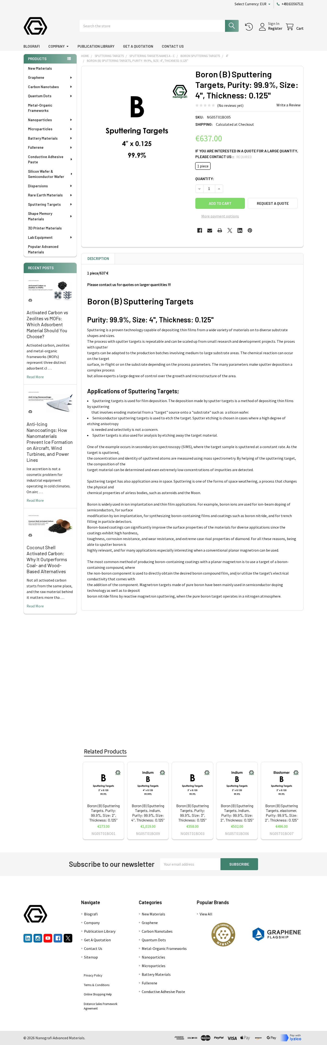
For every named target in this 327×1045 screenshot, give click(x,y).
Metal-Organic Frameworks (40, 108)
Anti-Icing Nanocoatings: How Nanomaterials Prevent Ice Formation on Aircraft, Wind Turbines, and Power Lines (50, 442)
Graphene (36, 77)
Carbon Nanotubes (43, 87)
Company (56, 46)
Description (98, 258)
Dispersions (38, 186)
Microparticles (40, 129)
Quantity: (204, 178)
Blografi (31, 46)
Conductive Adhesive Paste (45, 159)
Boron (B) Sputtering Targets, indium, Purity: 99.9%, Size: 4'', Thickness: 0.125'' (148, 812)
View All (206, 914)
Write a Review (288, 105)
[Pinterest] (250, 230)
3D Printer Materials (45, 228)
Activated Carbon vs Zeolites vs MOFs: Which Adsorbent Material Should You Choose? (47, 324)
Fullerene (36, 147)
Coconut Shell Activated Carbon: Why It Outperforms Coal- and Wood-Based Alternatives (47, 559)
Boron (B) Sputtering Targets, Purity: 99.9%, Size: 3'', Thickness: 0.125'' (192, 812)
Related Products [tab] (105, 751)
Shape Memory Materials (40, 216)
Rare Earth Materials (45, 195)
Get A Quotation (138, 46)
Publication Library (96, 46)
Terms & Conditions (96, 985)
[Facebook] (199, 230)
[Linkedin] (240, 230)
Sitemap (91, 957)
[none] (137, 121)
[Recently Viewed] (250, 27)
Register (275, 28)
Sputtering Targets (44, 204)
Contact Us (173, 46)
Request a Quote (273, 203)
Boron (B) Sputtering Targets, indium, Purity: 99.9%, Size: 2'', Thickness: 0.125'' (237, 812)
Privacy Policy (93, 975)
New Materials (40, 68)
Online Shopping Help (98, 994)
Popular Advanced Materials (43, 249)
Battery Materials (43, 138)
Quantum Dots (39, 96)
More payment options (220, 216)
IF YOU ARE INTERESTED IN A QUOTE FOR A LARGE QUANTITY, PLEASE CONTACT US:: (246, 153)
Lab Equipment (40, 237)
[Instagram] (38, 938)
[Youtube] (48, 938)
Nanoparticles (40, 120)
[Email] (209, 230)
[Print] (219, 230)
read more (35, 376)
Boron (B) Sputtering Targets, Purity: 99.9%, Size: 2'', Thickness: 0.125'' (103, 812)
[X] (230, 230)
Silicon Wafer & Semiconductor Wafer (46, 174)
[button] (223, 935)
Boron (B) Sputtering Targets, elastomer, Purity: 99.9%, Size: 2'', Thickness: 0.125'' (281, 812)
